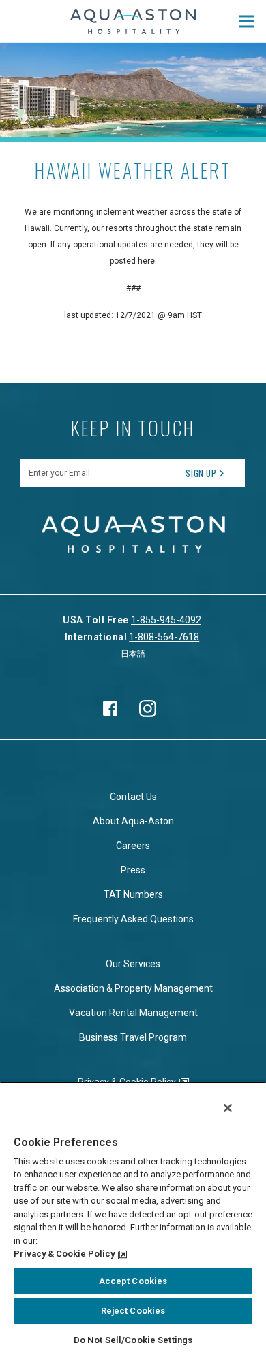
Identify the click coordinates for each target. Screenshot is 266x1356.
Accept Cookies (133, 1281)
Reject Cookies (133, 1311)
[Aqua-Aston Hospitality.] (133, 21)
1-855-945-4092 (166, 619)
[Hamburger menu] (247, 21)
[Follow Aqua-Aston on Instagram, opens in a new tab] (148, 708)
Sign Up (201, 473)
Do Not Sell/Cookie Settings (133, 1340)
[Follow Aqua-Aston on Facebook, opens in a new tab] (110, 708)
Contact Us (133, 796)
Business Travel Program (133, 1037)
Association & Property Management (133, 988)
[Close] (228, 1108)
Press (133, 870)
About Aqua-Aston (133, 821)
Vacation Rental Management (133, 1012)
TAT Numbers (133, 894)
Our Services (133, 963)
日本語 (133, 654)
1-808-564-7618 (164, 636)
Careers (133, 845)
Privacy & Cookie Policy (64, 1254)
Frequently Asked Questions (133, 919)
